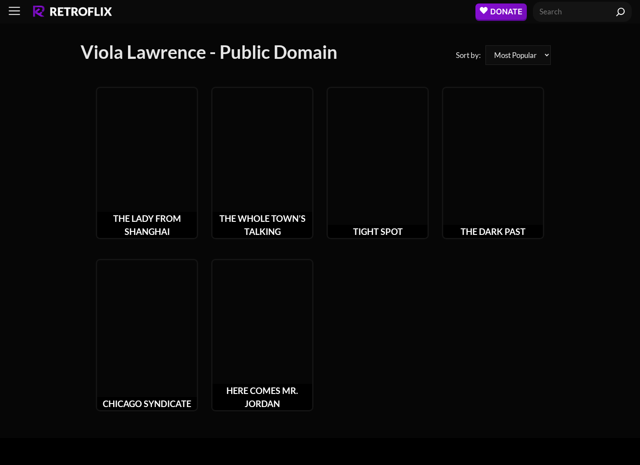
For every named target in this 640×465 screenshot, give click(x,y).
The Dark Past (493, 231)
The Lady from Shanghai (147, 225)
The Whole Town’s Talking (262, 225)
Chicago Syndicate (147, 403)
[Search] (620, 12)
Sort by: (468, 55)
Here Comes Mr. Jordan (262, 397)
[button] (14, 11)
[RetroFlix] (72, 11)
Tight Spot (378, 231)
